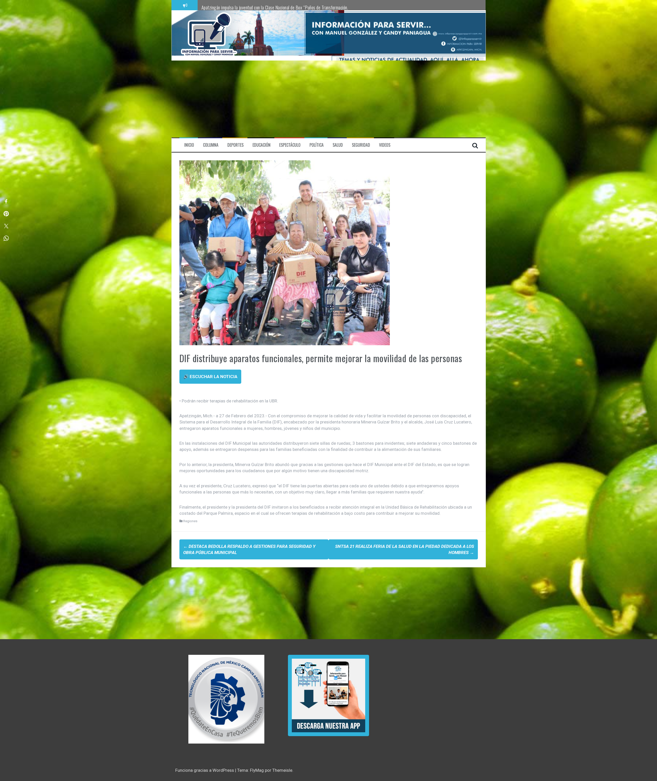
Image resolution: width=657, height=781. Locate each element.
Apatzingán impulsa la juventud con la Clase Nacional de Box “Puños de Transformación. (274, 7)
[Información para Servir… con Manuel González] (208, 35)
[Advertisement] (328, 99)
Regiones (190, 521)
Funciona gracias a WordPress (205, 770)
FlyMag (257, 770)
